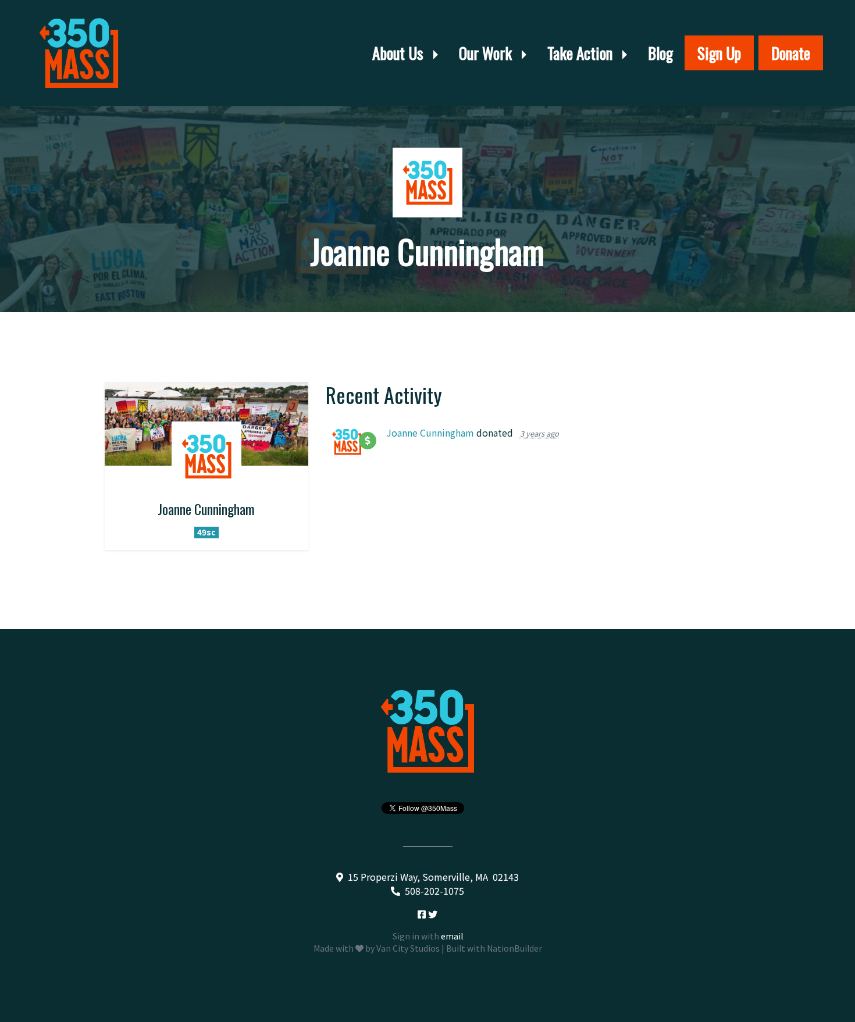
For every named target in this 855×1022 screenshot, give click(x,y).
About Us (399, 53)
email (452, 936)
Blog (660, 53)
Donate (790, 53)
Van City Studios (408, 948)
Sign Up (719, 53)
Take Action (581, 53)
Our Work (487, 53)
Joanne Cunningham (430, 432)
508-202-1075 (434, 891)
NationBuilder (514, 948)
